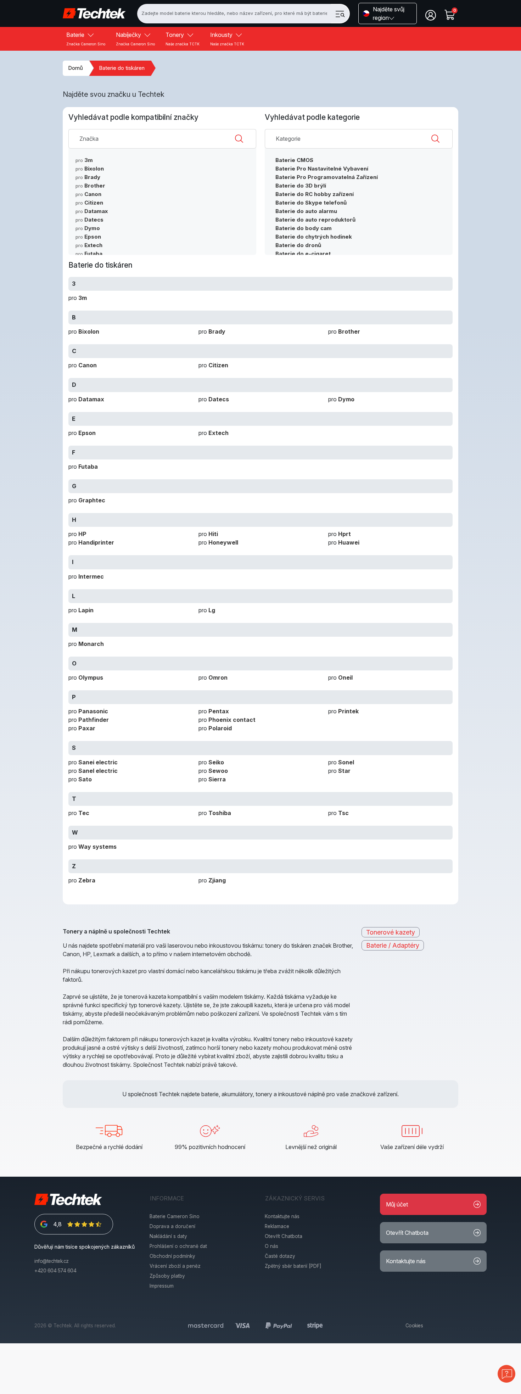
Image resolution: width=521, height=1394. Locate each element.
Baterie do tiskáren (122, 68)
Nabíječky (135, 38)
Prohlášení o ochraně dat (178, 1246)
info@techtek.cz (51, 1261)
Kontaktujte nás (282, 1216)
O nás (271, 1246)
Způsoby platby (167, 1276)
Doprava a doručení (172, 1226)
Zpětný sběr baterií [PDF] (293, 1266)
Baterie (85, 38)
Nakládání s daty (168, 1236)
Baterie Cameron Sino (175, 1216)
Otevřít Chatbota (283, 1236)
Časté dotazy (280, 1256)
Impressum (162, 1286)
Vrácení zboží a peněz (175, 1266)
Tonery (183, 38)
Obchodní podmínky (172, 1256)
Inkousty (227, 38)
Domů (75, 68)
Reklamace (277, 1226)
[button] (387, 13)
